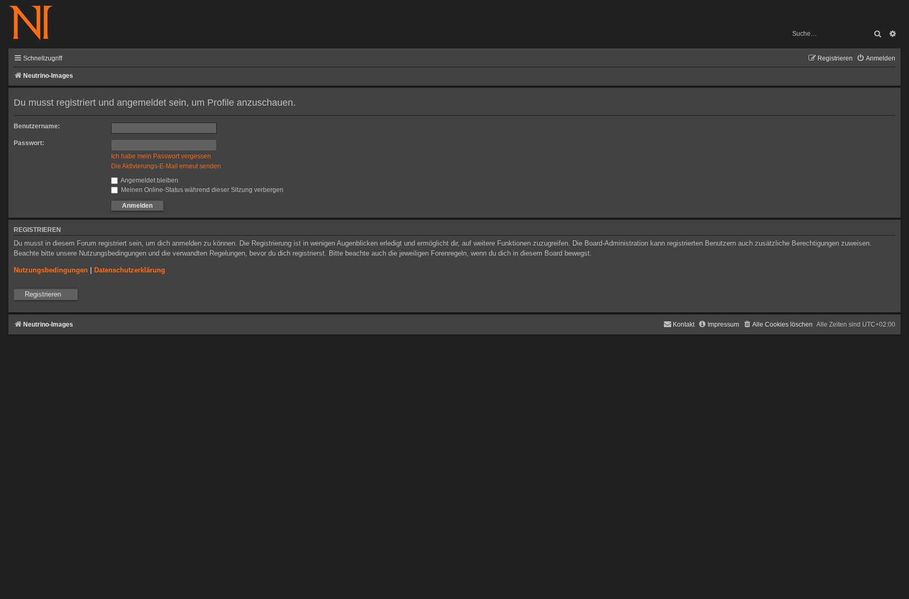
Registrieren (43, 294)
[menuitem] (875, 59)
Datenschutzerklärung (129, 270)
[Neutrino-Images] (36, 23)
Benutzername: (37, 126)
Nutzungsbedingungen (51, 270)
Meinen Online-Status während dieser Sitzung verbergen (201, 190)
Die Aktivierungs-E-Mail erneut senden (166, 166)
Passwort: (29, 143)
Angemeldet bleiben (148, 180)
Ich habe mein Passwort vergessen (161, 156)
